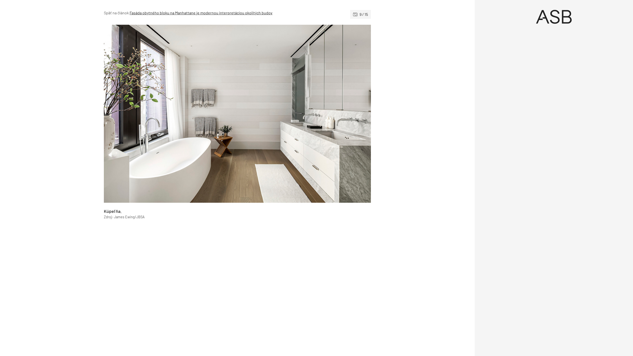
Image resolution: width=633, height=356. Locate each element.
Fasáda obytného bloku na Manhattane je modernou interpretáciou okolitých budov (201, 12)
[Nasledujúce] (304, 114)
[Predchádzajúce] (170, 114)
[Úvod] (554, 17)
